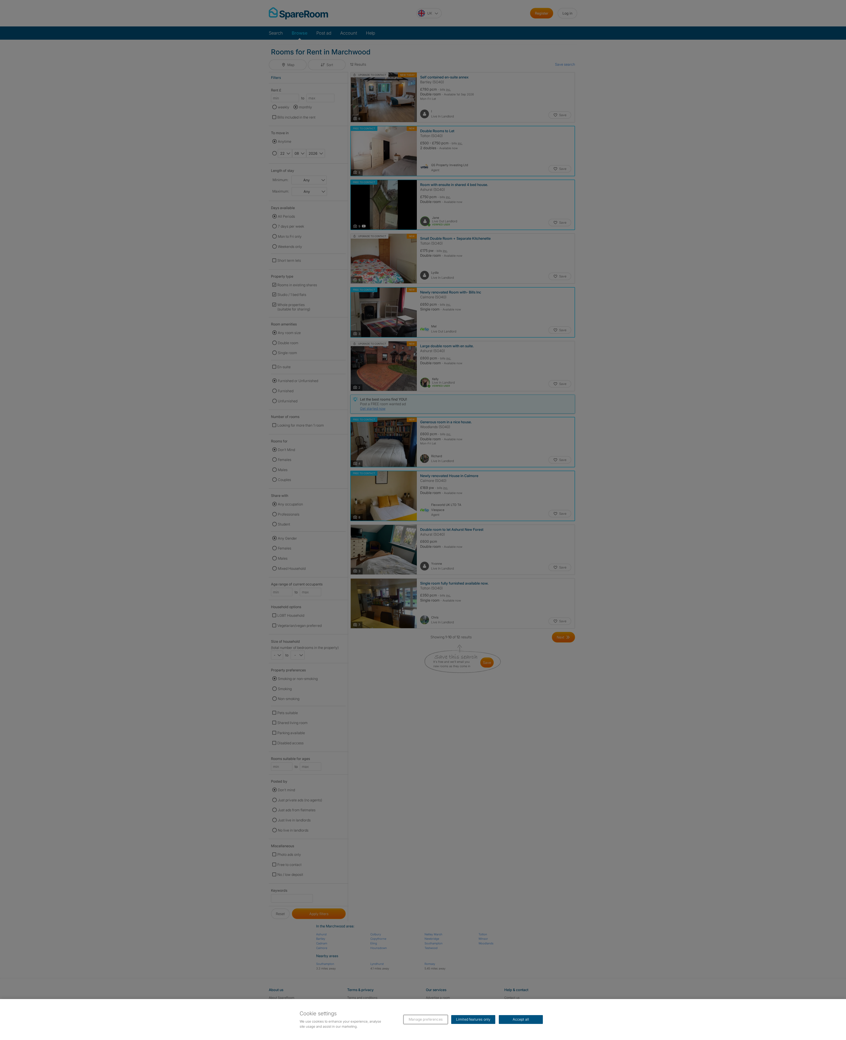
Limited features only (473, 1019)
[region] (423, 1019)
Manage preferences (426, 1019)
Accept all (521, 1019)
